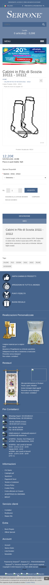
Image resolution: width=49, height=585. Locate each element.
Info (25, 221)
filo (12, 262)
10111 (25, 262)
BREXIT (7, 497)
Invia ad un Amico (11, 200)
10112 (31, 262)
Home (5, 79)
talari (38, 262)
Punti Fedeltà (19, 293)
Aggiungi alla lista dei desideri (16, 196)
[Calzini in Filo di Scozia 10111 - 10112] (24, 117)
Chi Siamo (8, 470)
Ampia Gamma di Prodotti (24, 276)
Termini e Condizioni (12, 482)
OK (46, 579)
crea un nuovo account (31, 2)
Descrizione (24, 216)
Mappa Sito (8, 516)
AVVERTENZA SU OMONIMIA (15, 494)
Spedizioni (8, 476)
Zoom (42, 142)
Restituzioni (9, 513)
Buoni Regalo (18, 302)
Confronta (36, 196)
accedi (19, 2)
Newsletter (8, 554)
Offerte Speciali (10, 532)
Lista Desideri (9, 551)
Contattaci (8, 510)
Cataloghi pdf (9, 473)
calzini (6, 262)
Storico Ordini (9, 548)
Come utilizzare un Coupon (14, 491)
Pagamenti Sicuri (10, 479)
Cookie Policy (9, 488)
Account (7, 545)
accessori (7, 266)
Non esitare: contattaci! (10, 356)
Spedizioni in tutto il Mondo (26, 285)
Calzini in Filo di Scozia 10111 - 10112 (17, 81)
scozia (18, 262)
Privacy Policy (9, 485)
